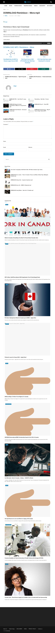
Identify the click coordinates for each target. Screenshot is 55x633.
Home (5, 5)
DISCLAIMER (19, 628)
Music (10, 5)
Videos (35, 5)
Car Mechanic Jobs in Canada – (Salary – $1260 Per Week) (19, 478)
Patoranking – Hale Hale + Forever (42, 99)
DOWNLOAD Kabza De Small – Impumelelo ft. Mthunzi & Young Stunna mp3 (17, 105)
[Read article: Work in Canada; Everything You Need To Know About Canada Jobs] (27, 219)
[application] (27, 43)
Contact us (40, 628)
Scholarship (8, 524)
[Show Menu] (4, 2)
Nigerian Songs (28, 5)
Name (4, 141)
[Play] (5, 43)
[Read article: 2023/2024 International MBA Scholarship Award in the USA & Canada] (27, 419)
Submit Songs (12, 628)
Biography (42, 5)
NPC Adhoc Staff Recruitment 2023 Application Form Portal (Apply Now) (22, 277)
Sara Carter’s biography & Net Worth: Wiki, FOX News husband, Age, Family (26, 169)
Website (30, 147)
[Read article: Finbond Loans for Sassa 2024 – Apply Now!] (27, 339)
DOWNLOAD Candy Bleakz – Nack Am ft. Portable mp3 (22, 190)
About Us (5, 628)
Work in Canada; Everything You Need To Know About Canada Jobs (21, 237)
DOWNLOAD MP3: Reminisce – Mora (18, 47)
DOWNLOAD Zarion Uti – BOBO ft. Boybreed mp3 (21, 185)
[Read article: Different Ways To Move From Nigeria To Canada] (27, 378)
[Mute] (46, 43)
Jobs (7, 204)
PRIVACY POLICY (32, 628)
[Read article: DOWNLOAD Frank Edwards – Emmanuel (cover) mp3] (6, 111)
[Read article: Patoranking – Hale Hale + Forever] (31, 100)
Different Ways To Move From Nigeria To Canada (16, 396)
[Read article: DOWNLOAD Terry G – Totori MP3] (31, 106)
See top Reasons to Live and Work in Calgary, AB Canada (19, 518)
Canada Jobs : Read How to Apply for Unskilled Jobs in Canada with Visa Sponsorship (26, 597)
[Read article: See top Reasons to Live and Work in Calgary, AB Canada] (27, 500)
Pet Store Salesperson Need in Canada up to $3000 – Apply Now (20, 317)
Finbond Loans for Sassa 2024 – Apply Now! (15, 357)
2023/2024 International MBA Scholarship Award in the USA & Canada (22, 437)
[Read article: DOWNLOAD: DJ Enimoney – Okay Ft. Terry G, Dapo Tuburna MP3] (31, 111)
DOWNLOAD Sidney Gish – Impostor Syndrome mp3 (22, 179)
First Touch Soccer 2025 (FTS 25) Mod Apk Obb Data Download (28, 61)
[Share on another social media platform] (51, 69)
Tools (10, 56)
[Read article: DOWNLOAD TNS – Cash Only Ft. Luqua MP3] (6, 100)
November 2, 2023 (12, 15)
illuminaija (8, 630)
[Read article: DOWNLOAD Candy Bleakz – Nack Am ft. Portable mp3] (7, 192)
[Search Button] (51, 2)
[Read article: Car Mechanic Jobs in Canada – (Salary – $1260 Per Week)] (27, 460)
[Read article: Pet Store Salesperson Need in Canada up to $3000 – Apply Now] (27, 299)
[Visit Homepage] (27, 2)
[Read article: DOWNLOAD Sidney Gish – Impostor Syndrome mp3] (7, 181)
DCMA (25, 628)
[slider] (49, 43)
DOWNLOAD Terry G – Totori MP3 (41, 104)
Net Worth (50, 5)
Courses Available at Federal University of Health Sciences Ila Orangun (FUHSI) (24, 558)
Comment (6, 124)
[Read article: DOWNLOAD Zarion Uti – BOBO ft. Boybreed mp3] (7, 186)
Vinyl (6, 15)
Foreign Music (18, 5)
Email (4, 147)
